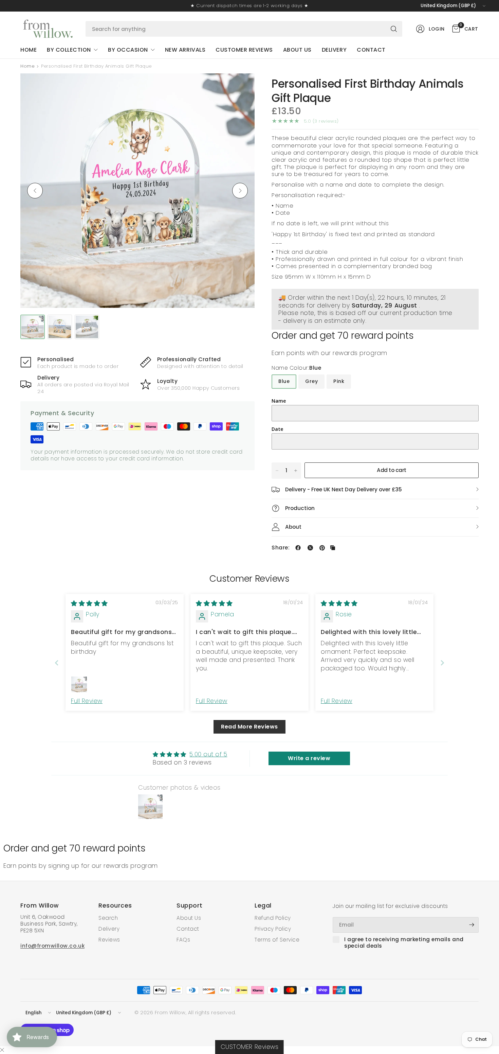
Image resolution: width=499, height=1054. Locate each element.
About (293, 526)
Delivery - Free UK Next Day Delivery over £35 (343, 489)
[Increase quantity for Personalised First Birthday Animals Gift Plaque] (296, 470)
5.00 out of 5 (208, 754)
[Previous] (35, 190)
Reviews (109, 939)
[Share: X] (310, 547)
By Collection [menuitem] (69, 50)
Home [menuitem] (28, 50)
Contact (188, 928)
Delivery (108, 928)
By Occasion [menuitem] (128, 50)
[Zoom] (242, 86)
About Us (189, 917)
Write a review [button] (309, 758)
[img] (89, 603)
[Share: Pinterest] (322, 547)
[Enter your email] (472, 925)
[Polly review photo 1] (79, 684)
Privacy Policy (273, 928)
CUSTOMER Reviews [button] (249, 1047)
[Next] (240, 190)
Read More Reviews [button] (249, 727)
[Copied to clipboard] (332, 547)
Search (108, 917)
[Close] (2, 1050)
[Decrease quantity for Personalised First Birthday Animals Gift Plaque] (277, 470)
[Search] (393, 29)
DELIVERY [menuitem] (334, 50)
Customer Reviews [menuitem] (244, 50)
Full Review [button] (87, 701)
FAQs (183, 939)
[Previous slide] (56, 662)
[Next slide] (442, 662)
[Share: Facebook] (298, 547)
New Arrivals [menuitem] (185, 50)
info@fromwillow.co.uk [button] (52, 945)
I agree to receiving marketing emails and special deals (404, 942)
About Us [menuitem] (297, 50)
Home (27, 66)
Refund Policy (273, 917)
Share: (281, 547)
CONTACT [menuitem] (371, 50)
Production (300, 508)
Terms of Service (277, 939)
